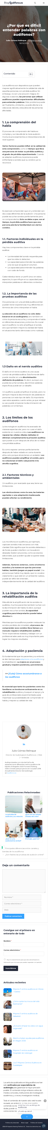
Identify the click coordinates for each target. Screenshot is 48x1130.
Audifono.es (11, 773)
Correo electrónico (12, 950)
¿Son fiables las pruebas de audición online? (24, 855)
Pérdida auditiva (35, 40)
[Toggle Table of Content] (29, 74)
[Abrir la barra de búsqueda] (35, 3)
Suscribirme (10, 968)
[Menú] (43, 3)
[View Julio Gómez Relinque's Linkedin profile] (24, 744)
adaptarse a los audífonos (31, 659)
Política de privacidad (12, 1123)
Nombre (8, 941)
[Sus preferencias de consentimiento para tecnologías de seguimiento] (2, 847)
